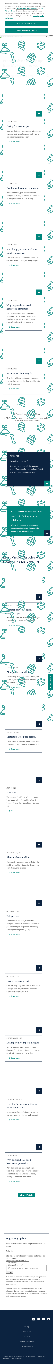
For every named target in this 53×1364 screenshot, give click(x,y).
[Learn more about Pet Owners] (39, 597)
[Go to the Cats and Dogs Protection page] (39, 292)
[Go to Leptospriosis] (39, 237)
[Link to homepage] (10, 1317)
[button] (50, 682)
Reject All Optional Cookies (26, 23)
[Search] (48, 76)
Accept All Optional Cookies (26, 30)
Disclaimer (26, 1336)
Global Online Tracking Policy (26, 8)
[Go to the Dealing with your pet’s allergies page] (39, 175)
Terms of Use (26, 1331)
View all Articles (26, 1195)
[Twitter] (33, 1319)
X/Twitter (10, 1251)
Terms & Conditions (26, 1341)
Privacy (26, 1327)
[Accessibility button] (7, 1352)
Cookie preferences (26, 1346)
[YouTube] (43, 1319)
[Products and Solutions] (47, 533)
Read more (15, 142)
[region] (26, 17)
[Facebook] (38, 1319)
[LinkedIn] (48, 1319)
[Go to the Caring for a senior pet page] (39, 114)
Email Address (16, 1260)
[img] (23, 102)
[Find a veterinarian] (47, 483)
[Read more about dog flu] (39, 361)
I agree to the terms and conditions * (25, 1268)
